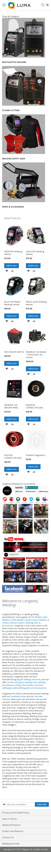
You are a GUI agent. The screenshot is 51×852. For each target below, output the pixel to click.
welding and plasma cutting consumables (23, 683)
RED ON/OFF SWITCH (14, 352)
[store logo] (19, 5)
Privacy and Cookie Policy (15, 812)
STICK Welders (18, 620)
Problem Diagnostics (35, 455)
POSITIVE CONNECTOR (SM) (12, 456)
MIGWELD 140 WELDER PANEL (11, 406)
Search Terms (9, 818)
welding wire (31, 682)
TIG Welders (36, 617)
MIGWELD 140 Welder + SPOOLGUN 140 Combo (36, 355)
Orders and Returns (12, 831)
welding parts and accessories (31, 688)
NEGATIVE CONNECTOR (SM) (34, 406)
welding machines (32, 679)
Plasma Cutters (17, 622)
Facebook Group (18, 696)
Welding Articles (10, 843)
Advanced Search (11, 825)
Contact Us (8, 837)
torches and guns (15, 682)
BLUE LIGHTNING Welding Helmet (12, 303)
